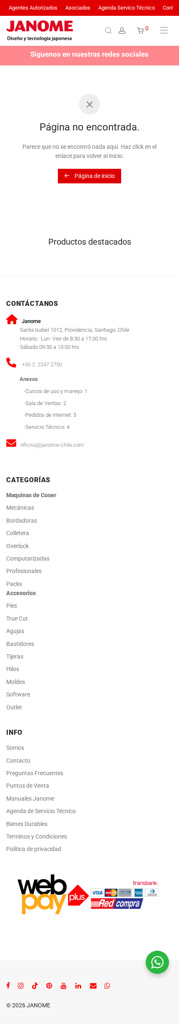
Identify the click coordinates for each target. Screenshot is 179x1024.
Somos (15, 747)
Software (18, 694)
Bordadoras (21, 520)
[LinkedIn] (78, 985)
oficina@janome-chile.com (52, 445)
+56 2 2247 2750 (42, 364)
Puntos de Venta (27, 785)
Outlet (14, 707)
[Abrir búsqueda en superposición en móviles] (109, 30)
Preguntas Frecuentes (34, 773)
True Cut (17, 618)
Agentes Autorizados (33, 8)
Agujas (15, 631)
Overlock (17, 546)
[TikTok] (35, 985)
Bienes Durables (26, 824)
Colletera (17, 533)
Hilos (12, 669)
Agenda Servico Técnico (126, 8)
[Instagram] (21, 985)
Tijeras (14, 656)
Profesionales (24, 571)
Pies (11, 605)
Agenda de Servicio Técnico (41, 811)
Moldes (15, 681)
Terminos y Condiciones (36, 836)
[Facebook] (8, 985)
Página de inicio (94, 176)
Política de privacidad (33, 849)
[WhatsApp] (107, 985)
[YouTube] (64, 985)
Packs (14, 584)
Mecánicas (20, 507)
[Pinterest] (49, 985)
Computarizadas (28, 558)
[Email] (93, 985)
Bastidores (20, 644)
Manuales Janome (30, 798)
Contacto (18, 760)
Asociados (77, 8)
